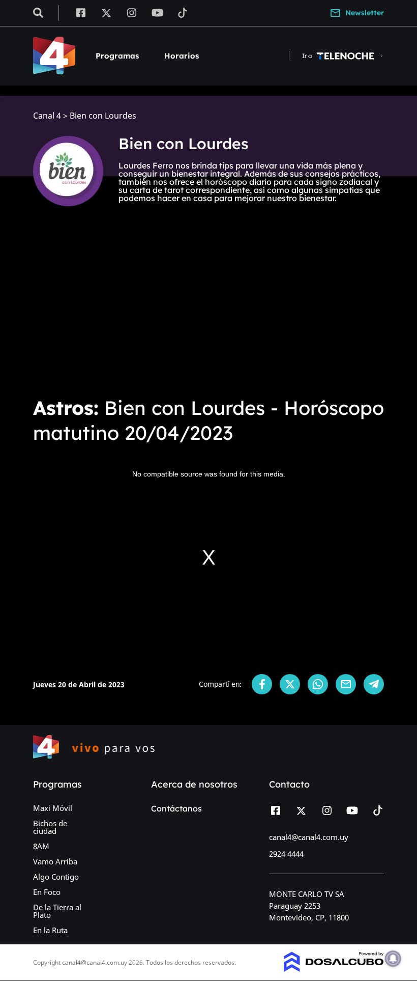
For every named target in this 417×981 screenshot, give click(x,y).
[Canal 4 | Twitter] (106, 12)
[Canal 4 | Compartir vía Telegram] (374, 684)
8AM (41, 846)
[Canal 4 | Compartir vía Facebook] (262, 684)
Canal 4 (47, 116)
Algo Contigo (56, 877)
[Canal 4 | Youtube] (157, 12)
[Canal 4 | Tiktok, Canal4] (182, 12)
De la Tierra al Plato (57, 911)
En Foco (47, 892)
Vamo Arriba (55, 861)
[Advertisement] (208, 311)
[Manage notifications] (393, 958)
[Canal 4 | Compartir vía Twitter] (290, 684)
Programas (117, 56)
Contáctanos (176, 808)
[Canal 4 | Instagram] (132, 12)
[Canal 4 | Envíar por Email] (346, 684)
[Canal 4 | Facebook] (80, 12)
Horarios (181, 56)
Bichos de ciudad (50, 827)
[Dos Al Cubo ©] (334, 969)
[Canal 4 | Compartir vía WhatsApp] (318, 684)
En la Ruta (50, 930)
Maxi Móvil (52, 808)
